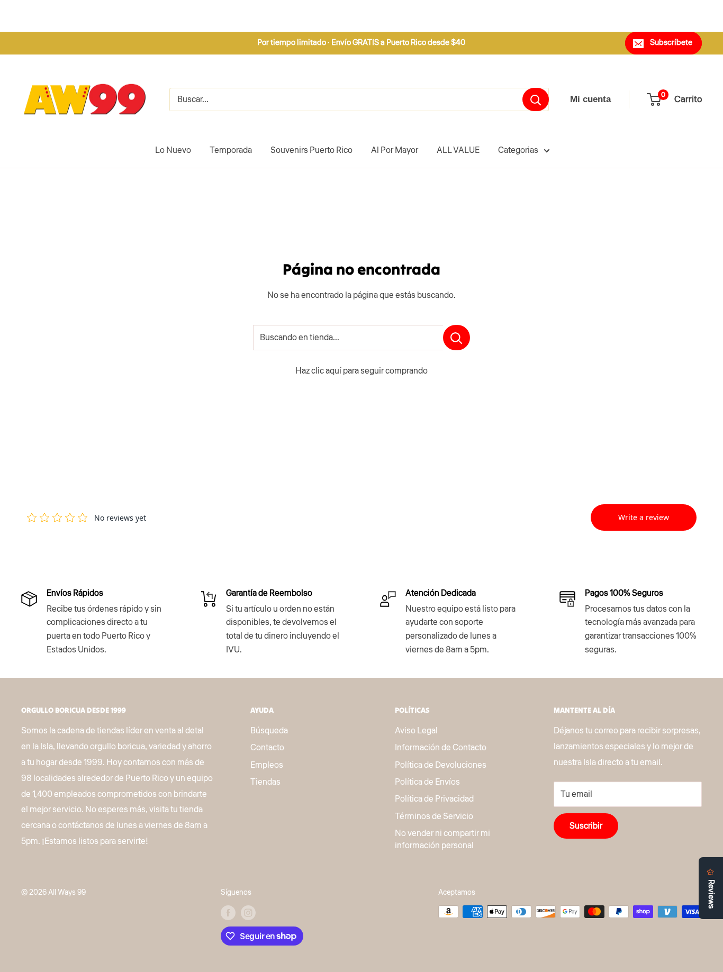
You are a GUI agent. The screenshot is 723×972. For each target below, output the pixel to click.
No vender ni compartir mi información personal (442, 839)
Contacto (267, 747)
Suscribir (586, 826)
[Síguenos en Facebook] (228, 912)
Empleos (266, 765)
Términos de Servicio (434, 816)
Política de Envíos (427, 782)
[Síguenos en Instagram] (248, 912)
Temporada (231, 150)
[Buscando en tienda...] (456, 337)
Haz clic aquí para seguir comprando (361, 371)
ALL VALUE (458, 150)
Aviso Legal (416, 731)
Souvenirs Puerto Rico (311, 150)
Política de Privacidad (434, 799)
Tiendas (265, 782)
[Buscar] (535, 99)
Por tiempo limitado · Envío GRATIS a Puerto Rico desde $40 (361, 42)
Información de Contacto (440, 747)
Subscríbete (671, 42)
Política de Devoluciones (440, 765)
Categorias (518, 150)
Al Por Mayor (394, 150)
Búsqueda (269, 731)
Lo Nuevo (173, 150)
